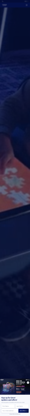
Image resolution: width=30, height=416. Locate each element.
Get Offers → (23, 410)
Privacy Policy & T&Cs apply (15, 414)
